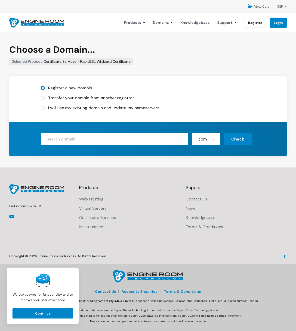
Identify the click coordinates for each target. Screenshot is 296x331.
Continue (43, 313)
